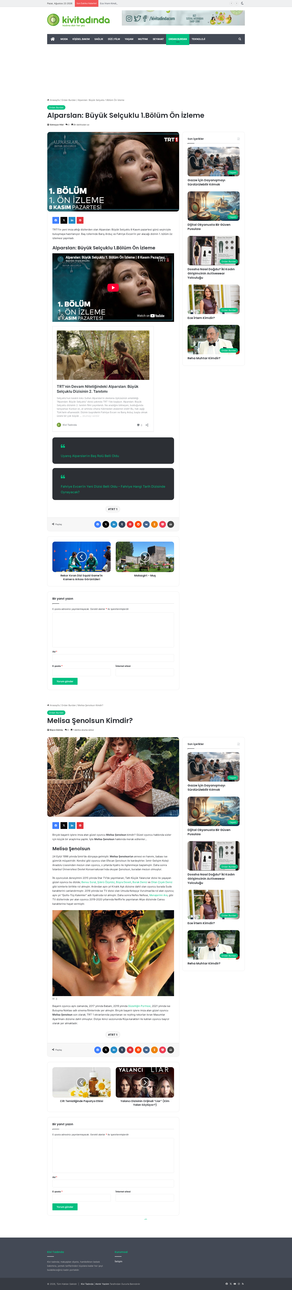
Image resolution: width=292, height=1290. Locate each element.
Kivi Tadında (87, 1284)
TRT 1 (113, 509)
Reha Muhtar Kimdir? (111, 3)
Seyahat (158, 39)
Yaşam (129, 39)
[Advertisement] (146, 69)
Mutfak (143, 39)
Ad (54, 651)
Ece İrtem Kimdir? (201, 318)
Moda (64, 39)
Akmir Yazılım (102, 1284)
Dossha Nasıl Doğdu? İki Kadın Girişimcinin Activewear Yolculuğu (211, 273)
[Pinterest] (80, 220)
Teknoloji (198, 39)
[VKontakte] (146, 524)
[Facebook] (55, 220)
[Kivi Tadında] (78, 20)
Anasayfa (54, 100)
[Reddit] (138, 524)
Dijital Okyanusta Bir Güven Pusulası (209, 227)
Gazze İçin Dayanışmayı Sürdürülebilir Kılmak (206, 182)
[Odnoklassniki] (154, 524)
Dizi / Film (114, 39)
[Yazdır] (170, 524)
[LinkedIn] (72, 220)
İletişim (118, 1261)
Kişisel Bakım (81, 39)
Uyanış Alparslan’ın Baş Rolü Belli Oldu (90, 456)
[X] (63, 220)
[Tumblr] (122, 524)
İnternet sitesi (123, 666)
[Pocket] (162, 524)
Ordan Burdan (177, 39)
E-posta (57, 666)
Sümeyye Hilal (57, 124)
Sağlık (98, 39)
